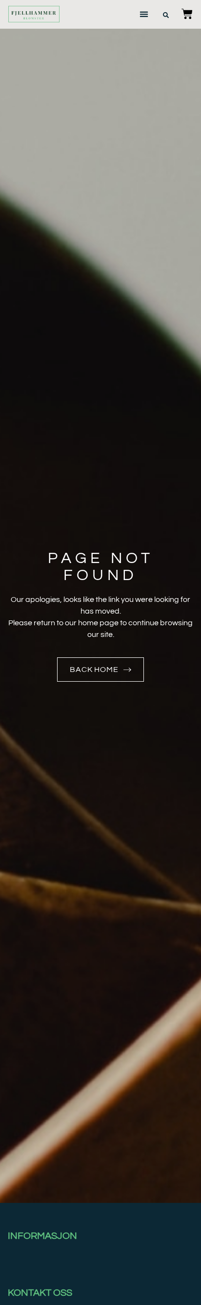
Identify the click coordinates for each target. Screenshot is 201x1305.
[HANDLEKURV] (187, 14)
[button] (144, 14)
